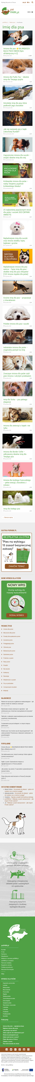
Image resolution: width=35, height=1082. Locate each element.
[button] (29, 12)
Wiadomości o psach (9, 680)
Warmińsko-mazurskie (9, 1005)
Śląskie (5, 994)
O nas (3, 952)
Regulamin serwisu (6, 965)
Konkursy (6, 672)
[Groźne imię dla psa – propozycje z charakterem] (17, 287)
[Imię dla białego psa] (17, 498)
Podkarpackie (6, 1014)
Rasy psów (6, 662)
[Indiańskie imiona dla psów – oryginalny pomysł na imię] (17, 336)
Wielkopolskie (7, 996)
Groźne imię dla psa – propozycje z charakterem (17, 299)
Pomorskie (6, 992)
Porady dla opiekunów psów (11, 636)
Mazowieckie (6, 989)
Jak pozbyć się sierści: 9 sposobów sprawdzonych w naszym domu (17, 770)
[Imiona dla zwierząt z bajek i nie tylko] (17, 415)
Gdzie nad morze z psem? (11, 1037)
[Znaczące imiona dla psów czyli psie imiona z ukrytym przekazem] (17, 363)
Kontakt (3, 949)
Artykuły (5, 690)
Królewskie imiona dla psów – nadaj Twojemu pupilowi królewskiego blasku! (15, 183)
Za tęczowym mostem (10, 687)
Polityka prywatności (7, 967)
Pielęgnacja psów (8, 643)
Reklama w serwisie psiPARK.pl (9, 958)
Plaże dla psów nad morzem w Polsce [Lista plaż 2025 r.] (16, 777)
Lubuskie (5, 1009)
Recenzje (6, 676)
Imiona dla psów (8, 629)
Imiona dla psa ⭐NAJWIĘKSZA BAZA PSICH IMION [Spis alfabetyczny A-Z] (16, 51)
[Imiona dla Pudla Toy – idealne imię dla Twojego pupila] (17, 66)
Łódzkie (5, 985)
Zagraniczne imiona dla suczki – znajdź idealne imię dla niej (16, 156)
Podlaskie (5, 1011)
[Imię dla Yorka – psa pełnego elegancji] (17, 389)
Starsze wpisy (8, 517)
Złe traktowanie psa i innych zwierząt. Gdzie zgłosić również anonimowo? (16, 755)
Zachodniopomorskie (9, 998)
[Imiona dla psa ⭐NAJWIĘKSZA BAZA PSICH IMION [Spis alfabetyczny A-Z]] (17, 38)
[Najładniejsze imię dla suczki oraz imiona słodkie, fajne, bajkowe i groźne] (17, 227)
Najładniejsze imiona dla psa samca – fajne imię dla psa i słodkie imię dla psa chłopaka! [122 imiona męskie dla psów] (15, 270)
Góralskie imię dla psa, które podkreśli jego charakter (15, 104)
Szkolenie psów (8, 654)
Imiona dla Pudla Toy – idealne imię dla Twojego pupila (16, 78)
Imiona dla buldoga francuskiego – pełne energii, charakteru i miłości (17, 482)
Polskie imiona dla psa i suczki (16, 324)
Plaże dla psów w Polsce (10, 1039)
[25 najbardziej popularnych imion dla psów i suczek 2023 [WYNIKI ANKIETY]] (17, 199)
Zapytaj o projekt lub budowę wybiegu (22, 797)
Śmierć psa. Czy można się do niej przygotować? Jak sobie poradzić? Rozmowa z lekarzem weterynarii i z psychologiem (17, 733)
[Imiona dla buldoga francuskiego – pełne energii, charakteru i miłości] (17, 469)
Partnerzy (4, 954)
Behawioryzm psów (9, 651)
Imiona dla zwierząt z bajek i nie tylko (16, 426)
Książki (5, 665)
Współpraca (4, 956)
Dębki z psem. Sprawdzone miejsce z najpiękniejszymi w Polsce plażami (12, 763)
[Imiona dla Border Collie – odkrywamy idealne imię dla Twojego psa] (17, 441)
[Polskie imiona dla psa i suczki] (17, 313)
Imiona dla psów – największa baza (13, 1026)
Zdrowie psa (7, 647)
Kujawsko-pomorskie (9, 983)
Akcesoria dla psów (9, 633)
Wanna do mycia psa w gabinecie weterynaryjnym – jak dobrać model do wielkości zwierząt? (17, 703)
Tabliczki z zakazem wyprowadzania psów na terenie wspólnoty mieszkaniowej (17, 717)
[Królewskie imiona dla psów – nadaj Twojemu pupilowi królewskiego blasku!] (17, 170)
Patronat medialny (6, 963)
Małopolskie (6, 987)
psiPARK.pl (8, 799)
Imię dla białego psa (11, 509)
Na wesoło (6, 669)
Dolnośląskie (6, 1000)
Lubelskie (5, 1007)
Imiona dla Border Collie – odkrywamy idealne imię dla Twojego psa (14, 454)
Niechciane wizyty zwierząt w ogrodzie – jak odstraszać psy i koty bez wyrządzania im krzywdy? (16, 710)
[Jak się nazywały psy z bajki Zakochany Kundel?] (17, 118)
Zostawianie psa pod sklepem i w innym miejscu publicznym (15, 724)
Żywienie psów (7, 640)
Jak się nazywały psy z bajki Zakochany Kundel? (15, 130)
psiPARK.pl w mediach (7, 960)
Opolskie (5, 1016)
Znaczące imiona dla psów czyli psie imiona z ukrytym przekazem (17, 374)
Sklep (24, 2)
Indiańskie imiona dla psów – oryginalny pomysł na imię (15, 348)
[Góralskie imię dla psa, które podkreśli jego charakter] (17, 92)
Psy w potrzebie (8, 683)
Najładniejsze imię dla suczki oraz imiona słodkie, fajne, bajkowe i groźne (15, 240)
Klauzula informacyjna (7, 969)
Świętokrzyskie (7, 1003)
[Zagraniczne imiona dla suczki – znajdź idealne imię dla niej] (17, 144)
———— (3, 971)
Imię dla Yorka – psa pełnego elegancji (15, 400)
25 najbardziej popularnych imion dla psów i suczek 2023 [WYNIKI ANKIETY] (17, 212)
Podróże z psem (8, 658)
